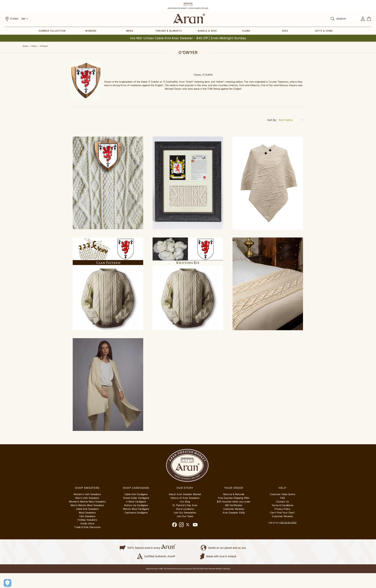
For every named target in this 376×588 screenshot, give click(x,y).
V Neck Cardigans (136, 501)
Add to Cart (108, 284)
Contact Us (282, 501)
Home (25, 46)
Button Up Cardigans (136, 505)
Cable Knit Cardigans (136, 494)
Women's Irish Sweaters (87, 494)
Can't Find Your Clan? (282, 512)
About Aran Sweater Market (185, 494)
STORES (14, 18)
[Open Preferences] (7, 583)
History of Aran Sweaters (184, 497)
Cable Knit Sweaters (87, 508)
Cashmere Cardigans (136, 512)
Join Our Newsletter (184, 512)
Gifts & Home (324, 31)
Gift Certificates (233, 505)
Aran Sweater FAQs (234, 512)
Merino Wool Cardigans (136, 508)
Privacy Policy (282, 508)
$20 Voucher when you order (233, 501)
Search (341, 18)
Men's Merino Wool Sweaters (87, 505)
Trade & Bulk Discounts (87, 527)
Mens (129, 31)
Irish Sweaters (87, 516)
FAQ (282, 497)
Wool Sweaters (87, 512)
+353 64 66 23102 (288, 522)
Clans (246, 31)
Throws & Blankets (168, 31)
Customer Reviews (233, 508)
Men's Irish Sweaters (87, 497)
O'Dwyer (44, 46)
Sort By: (272, 120)
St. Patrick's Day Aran (184, 505)
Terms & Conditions (282, 505)
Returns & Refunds (233, 494)
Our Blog (185, 501)
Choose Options (108, 183)
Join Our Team (185, 516)
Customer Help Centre (282, 494)
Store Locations (185, 508)
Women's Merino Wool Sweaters (87, 501)
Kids (285, 31)
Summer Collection (52, 31)
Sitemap (226, 569)
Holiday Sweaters (87, 519)
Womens (90, 31)
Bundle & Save (207, 31)
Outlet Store (87, 523)
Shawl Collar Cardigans (136, 497)
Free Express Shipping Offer (234, 497)
